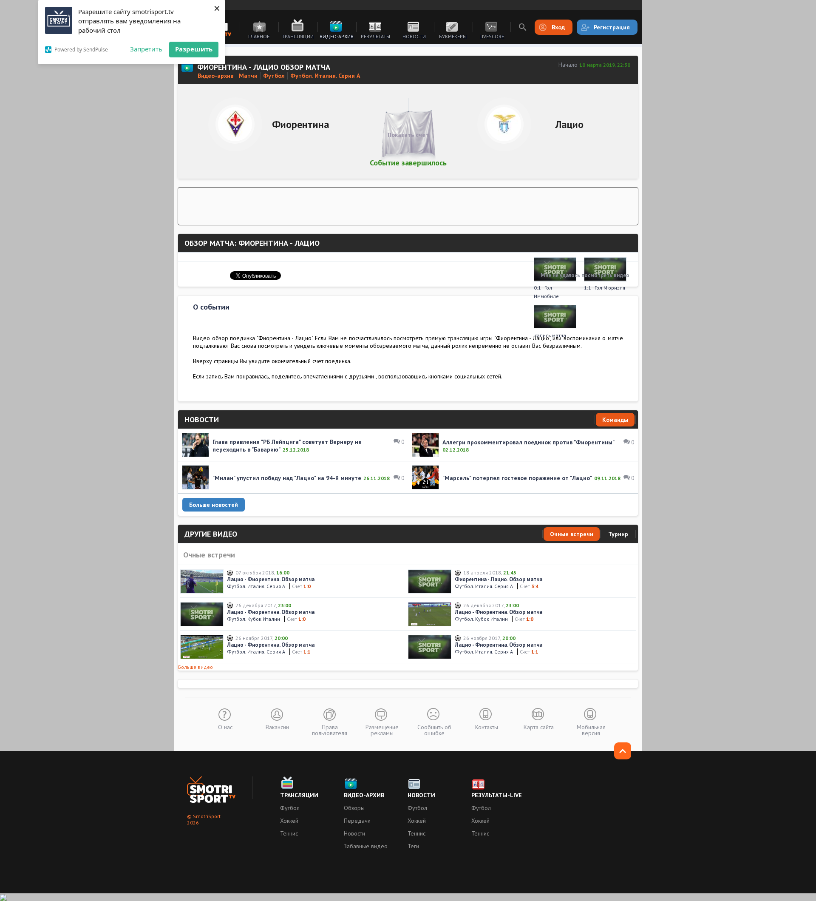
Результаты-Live (496, 795)
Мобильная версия (591, 729)
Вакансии (277, 726)
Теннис (289, 833)
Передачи (357, 820)
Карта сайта (539, 726)
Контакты (486, 726)
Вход (558, 27)
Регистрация (612, 27)
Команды (615, 419)
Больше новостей (213, 505)
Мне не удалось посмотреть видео (585, 275)
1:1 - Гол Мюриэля (604, 287)
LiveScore (491, 36)
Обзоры (354, 808)
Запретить (146, 49)
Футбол (290, 808)
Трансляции (298, 36)
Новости (414, 36)
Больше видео (195, 667)
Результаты (375, 36)
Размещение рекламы (382, 729)
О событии (211, 307)
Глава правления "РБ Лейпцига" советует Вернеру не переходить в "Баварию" (287, 445)
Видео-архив (337, 36)
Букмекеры (453, 36)
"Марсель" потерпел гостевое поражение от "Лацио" (517, 478)
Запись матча (550, 335)
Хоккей (289, 820)
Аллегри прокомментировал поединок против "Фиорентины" (528, 442)
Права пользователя (329, 729)
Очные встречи (571, 534)
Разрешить (193, 49)
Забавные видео (366, 846)
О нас (225, 726)
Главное (258, 36)
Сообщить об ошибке (434, 729)
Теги (413, 846)
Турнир (618, 534)
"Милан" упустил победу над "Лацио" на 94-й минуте (286, 478)
